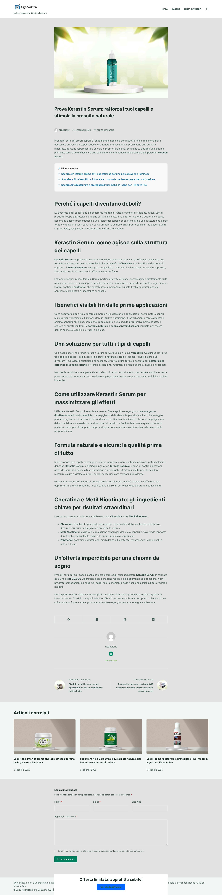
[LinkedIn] (153, 619)
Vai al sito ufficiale (111, 887)
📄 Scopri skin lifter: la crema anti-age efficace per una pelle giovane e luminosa (104, 173)
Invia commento (65, 859)
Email (97, 801)
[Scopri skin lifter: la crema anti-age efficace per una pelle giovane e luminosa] (45, 736)
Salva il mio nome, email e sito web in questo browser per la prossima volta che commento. (101, 851)
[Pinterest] (125, 619)
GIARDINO (175, 9)
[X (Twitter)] (97, 619)
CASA (165, 9)
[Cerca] (207, 9)
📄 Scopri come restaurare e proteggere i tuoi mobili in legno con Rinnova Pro (102, 184)
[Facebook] (69, 619)
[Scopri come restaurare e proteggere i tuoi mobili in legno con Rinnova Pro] (177, 736)
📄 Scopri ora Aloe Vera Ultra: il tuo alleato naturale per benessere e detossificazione (106, 179)
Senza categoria (105, 130)
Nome (58, 801)
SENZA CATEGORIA (192, 9)
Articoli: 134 (111, 661)
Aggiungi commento (65, 816)
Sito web (136, 801)
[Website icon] (111, 654)
